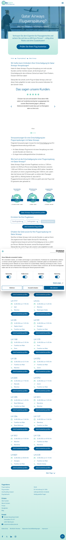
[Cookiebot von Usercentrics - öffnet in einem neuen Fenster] (57, 251)
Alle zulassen (54, 288)
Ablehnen (12, 288)
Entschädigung (44, 143)
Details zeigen (57, 283)
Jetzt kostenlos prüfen (20, 294)
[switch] (25, 277)
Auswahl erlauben (33, 288)
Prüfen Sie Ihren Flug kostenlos (33, 47)
